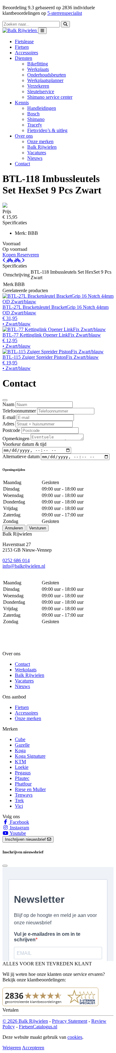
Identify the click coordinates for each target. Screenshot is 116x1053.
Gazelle (22, 745)
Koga (20, 750)
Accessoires (26, 52)
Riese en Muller (30, 789)
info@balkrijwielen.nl (23, 566)
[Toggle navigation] (42, 30)
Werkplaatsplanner (45, 80)
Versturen (37, 528)
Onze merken (40, 141)
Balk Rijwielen (42, 147)
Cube (20, 739)
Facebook (19, 822)
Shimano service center (49, 97)
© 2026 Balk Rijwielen (25, 1021)
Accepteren (33, 1047)
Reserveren (28, 254)
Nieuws (34, 158)
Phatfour (23, 783)
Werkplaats (38, 69)
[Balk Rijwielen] (20, 30)
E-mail (8, 417)
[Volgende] (19, 260)
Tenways (23, 795)
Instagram (19, 827)
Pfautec (22, 778)
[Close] (4, 400)
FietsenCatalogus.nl (38, 1026)
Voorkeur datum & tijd (24, 444)
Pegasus (23, 772)
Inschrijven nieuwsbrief (26, 839)
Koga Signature (30, 756)
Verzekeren (38, 86)
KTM (20, 761)
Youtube (17, 833)
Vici (19, 806)
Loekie (21, 767)
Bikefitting (37, 63)
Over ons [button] (24, 136)
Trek (19, 800)
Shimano (36, 119)
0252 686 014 (16, 560)
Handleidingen (41, 108)
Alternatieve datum (21, 456)
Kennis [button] (22, 102)
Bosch (33, 113)
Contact (22, 163)
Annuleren (14, 528)
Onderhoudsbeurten (46, 74)
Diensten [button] (23, 58)
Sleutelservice (40, 91)
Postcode (11, 430)
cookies (74, 1037)
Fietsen (22, 47)
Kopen (9, 254)
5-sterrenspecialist (64, 13)
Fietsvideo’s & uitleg (47, 130)
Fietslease (24, 41)
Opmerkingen (15, 438)
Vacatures (36, 152)
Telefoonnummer (19, 410)
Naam (8, 404)
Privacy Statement (69, 1021)
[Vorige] (8, 260)
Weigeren (11, 1047)
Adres (8, 423)
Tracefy (34, 124)
